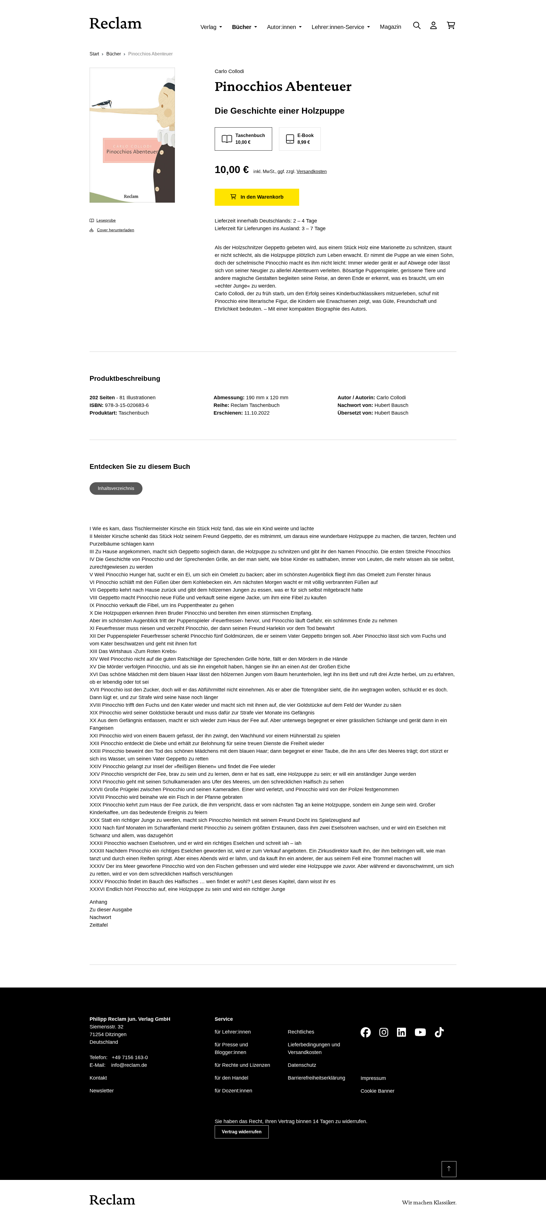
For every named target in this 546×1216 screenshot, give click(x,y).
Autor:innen (281, 27)
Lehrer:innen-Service (338, 27)
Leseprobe (106, 220)
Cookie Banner (377, 1091)
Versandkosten (312, 171)
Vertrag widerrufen (242, 1131)
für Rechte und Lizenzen (242, 1065)
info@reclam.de (129, 1065)
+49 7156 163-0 (130, 1057)
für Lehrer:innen (233, 1032)
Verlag (208, 27)
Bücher (241, 27)
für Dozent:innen (233, 1091)
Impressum (373, 1078)
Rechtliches (301, 1032)
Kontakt (98, 1078)
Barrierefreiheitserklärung (316, 1078)
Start (94, 53)
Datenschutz (302, 1065)
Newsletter (102, 1091)
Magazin (390, 27)
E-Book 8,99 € (305, 139)
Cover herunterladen (115, 230)
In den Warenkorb (262, 197)
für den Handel (231, 1078)
